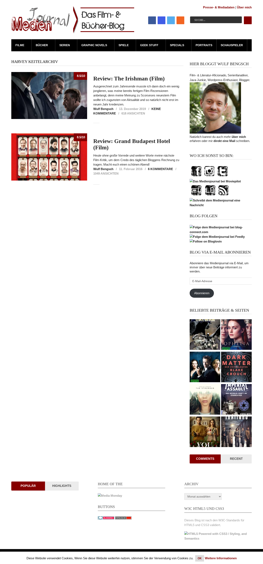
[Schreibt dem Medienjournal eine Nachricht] (221, 205)
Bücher (42, 45)
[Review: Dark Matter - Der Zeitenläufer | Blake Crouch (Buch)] (236, 367)
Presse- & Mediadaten (218, 7)
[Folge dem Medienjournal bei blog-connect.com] (221, 232)
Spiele (124, 45)
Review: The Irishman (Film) (129, 78)
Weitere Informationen (221, 558)
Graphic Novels (94, 45)
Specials (177, 45)
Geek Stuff (149, 45)
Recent (236, 458)
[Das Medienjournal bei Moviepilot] (215, 181)
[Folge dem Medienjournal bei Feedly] (217, 236)
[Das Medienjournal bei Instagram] (209, 176)
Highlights (61, 485)
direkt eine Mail (224, 141)
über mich (239, 136)
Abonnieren (201, 293)
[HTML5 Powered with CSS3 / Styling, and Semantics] (218, 538)
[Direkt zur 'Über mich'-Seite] (215, 132)
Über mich (244, 7)
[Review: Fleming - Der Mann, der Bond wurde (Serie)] (205, 367)
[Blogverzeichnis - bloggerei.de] (106, 518)
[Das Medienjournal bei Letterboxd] (196, 195)
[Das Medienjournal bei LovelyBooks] (210, 195)
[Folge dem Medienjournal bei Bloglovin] (206, 241)
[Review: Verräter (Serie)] (236, 432)
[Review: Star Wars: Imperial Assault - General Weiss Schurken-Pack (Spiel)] (236, 400)
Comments (205, 458)
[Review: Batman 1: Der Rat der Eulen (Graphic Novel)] (205, 335)
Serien (64, 45)
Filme (19, 45)
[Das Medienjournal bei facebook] (196, 176)
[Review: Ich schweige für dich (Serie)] (205, 400)
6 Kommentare (160, 169)
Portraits (204, 45)
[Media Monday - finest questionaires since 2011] (110, 495)
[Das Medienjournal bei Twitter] (222, 176)
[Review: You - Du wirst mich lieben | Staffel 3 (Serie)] (205, 432)
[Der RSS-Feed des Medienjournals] (223, 195)
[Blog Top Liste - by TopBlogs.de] (123, 518)
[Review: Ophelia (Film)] (236, 335)
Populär (28, 485)
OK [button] (200, 558)
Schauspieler (232, 45)
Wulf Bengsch (103, 109)
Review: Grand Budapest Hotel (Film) (131, 144)
